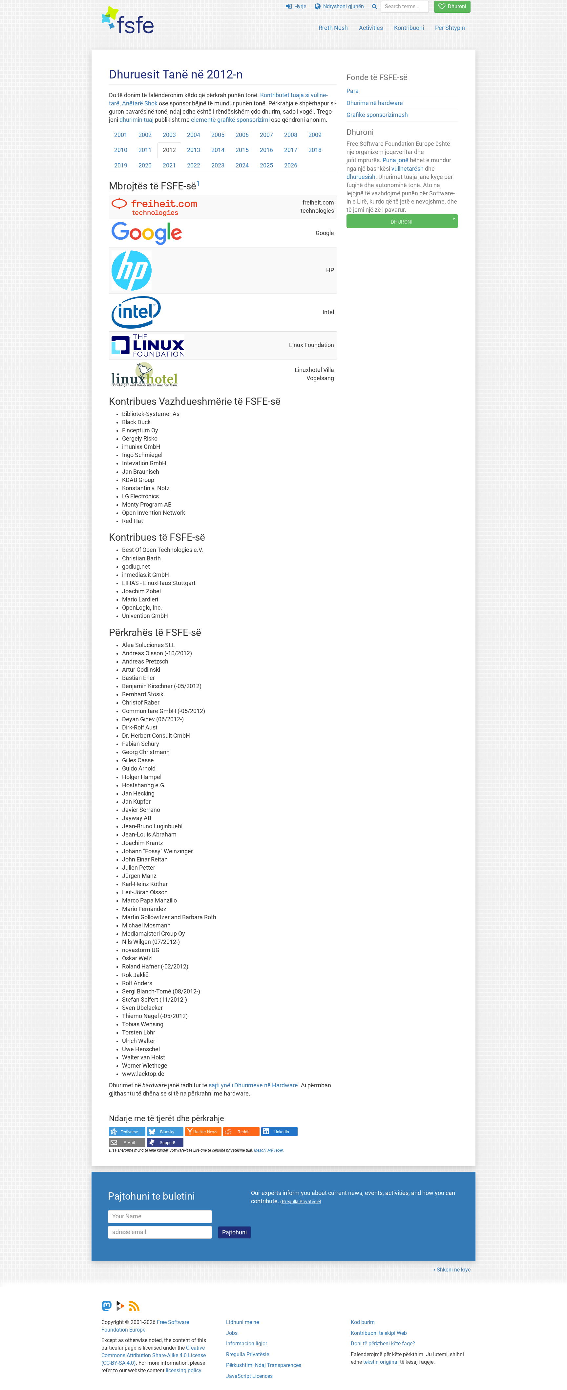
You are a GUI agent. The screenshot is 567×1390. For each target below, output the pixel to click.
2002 (145, 135)
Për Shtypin (450, 27)
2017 (290, 150)
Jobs (232, 1333)
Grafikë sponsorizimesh (377, 115)
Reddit (243, 1132)
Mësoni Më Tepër (268, 1150)
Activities (371, 27)
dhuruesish (360, 177)
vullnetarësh (407, 168)
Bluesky (167, 1132)
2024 (242, 165)
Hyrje (299, 6)
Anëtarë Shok (140, 103)
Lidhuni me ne (242, 1322)
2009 (315, 135)
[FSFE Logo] (128, 20)
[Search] (374, 6)
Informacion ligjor (246, 1343)
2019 (120, 165)
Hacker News (205, 1132)
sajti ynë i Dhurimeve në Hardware (253, 1085)
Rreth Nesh (333, 27)
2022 (193, 165)
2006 (242, 135)
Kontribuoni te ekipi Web (379, 1333)
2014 (217, 150)
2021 (169, 165)
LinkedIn (281, 1132)
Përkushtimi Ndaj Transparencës (263, 1365)
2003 (169, 135)
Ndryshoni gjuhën (342, 6)
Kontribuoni (409, 27)
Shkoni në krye (454, 1270)
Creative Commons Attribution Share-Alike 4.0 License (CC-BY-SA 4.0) (153, 1355)
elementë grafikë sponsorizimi (230, 120)
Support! (167, 1142)
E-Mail (129, 1142)
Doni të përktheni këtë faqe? (383, 1343)
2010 (120, 150)
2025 (266, 165)
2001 (120, 135)
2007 (266, 135)
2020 (145, 165)
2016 (266, 150)
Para (352, 91)
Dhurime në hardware (374, 103)
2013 (193, 150)
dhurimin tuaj (136, 120)
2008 (290, 135)
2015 (242, 150)
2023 (217, 165)
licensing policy (183, 1370)
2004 (193, 135)
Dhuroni (455, 6)
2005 (217, 135)
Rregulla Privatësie (247, 1354)
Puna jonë (396, 160)
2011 (145, 150)
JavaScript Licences (249, 1376)
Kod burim (363, 1322)
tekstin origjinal (381, 1362)
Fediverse (129, 1132)
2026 (290, 165)
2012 (169, 150)
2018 (315, 150)
